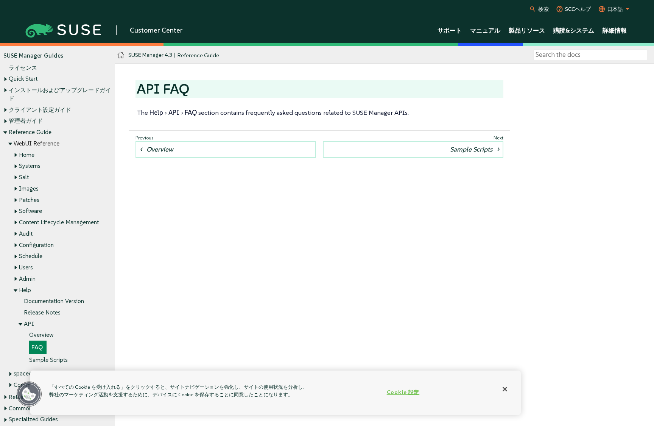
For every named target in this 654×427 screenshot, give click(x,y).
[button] (29, 394)
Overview (41, 334)
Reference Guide (30, 132)
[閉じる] (505, 389)
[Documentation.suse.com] (121, 55)
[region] (275, 393)
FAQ (37, 347)
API (29, 323)
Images (29, 188)
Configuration (36, 245)
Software (30, 210)
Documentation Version (54, 301)
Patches (29, 199)
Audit (26, 233)
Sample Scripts (48, 359)
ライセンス (23, 67)
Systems (29, 165)
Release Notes (42, 312)
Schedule (30, 256)
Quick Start (23, 78)
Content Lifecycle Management (59, 222)
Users (26, 267)
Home (26, 154)
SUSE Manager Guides (33, 55)
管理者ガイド (26, 120)
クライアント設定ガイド (40, 109)
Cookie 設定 (403, 392)
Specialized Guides (33, 419)
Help (25, 290)
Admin (27, 278)
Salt (24, 177)
